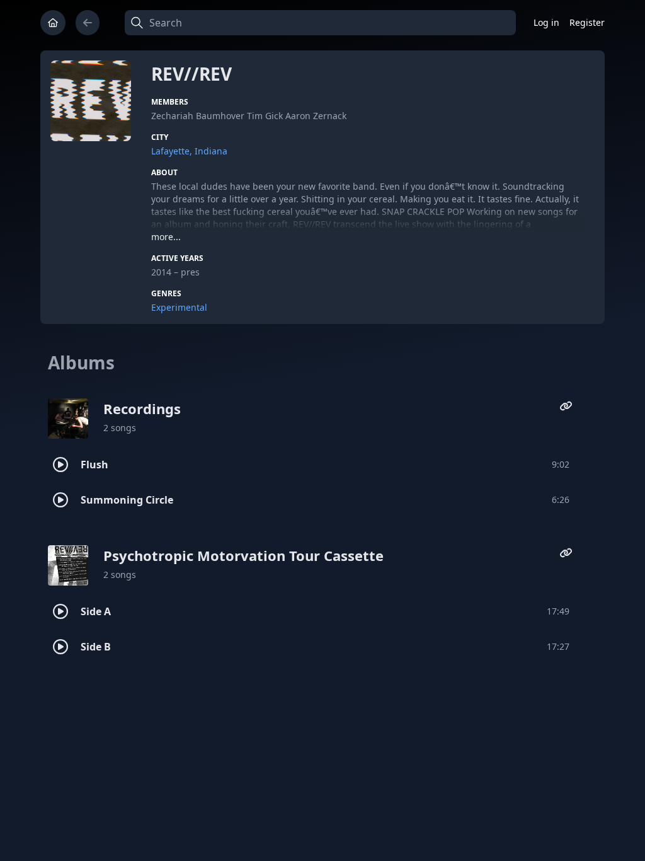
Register (587, 22)
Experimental (179, 307)
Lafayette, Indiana (189, 151)
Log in (546, 22)
